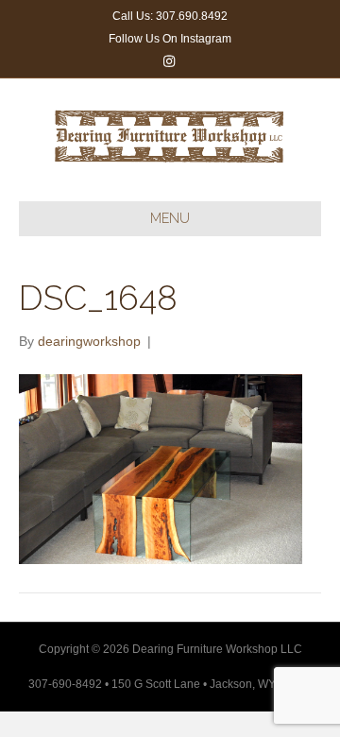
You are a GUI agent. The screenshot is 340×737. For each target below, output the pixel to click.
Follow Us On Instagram (170, 38)
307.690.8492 (192, 16)
